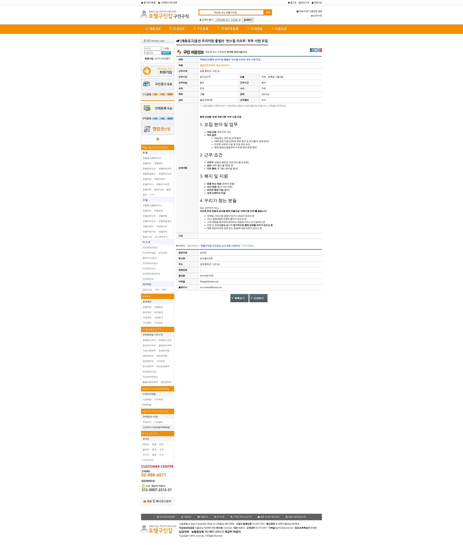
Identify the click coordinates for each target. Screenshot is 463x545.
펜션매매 (147, 312)
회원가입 (317, 3)
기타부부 (160, 361)
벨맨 (168, 189)
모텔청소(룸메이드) (152, 205)
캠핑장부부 (166, 382)
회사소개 (305, 3)
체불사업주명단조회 (297, 517)
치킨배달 (158, 399)
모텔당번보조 (149, 216)
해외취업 (147, 284)
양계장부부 (148, 361)
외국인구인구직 (149, 433)
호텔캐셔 (147, 163)
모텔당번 (158, 210)
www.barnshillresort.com (211, 287)
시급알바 (158, 422)
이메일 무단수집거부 (242, 517)
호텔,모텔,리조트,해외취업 (154, 147)
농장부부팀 (164, 350)
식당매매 (147, 317)
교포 (161, 449)
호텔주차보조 (165, 174)
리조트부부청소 (150, 377)
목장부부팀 (161, 356)
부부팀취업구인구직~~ (153, 329)
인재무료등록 (229, 28)
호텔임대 (158, 307)
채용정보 (154, 28)
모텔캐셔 (147, 210)
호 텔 (145, 152)
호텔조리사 (148, 184)
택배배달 (147, 404)
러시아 (146, 455)
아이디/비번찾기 (163, 58)
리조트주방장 (149, 253)
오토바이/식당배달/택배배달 (155, 389)
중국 (154, 449)
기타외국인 (148, 460)
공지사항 (317, 16)
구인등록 (202, 28)
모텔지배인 (148, 226)
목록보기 (240, 298)
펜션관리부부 (149, 345)
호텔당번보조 (149, 168)
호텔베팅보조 (165, 168)
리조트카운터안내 (151, 273)
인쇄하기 (259, 298)
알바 (145, 194)
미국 (161, 455)
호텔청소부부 (149, 340)
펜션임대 (158, 312)
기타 (152, 194)
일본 (154, 455)
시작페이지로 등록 (168, 3)
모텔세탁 (163, 231)
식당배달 (147, 399)
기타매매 (147, 323)
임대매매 (147, 301)
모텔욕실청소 (165, 221)
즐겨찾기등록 (149, 3)
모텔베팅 (163, 216)
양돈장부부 (148, 356)
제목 (181, 59)
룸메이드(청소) (150, 258)
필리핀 (146, 449)
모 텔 (145, 200)
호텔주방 (147, 179)
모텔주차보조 (149, 221)
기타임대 (158, 323)
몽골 (154, 444)
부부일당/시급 (149, 371)
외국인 (146, 439)
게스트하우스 (161, 237)
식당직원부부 (149, 350)
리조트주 (163, 253)
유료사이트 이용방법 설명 (310, 11)
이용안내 (204, 517)
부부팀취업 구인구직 (153, 334)
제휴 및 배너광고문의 (158, 501)
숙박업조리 (161, 226)
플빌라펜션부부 (150, 382)
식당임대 (158, 317)
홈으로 (293, 3)
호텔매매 (147, 307)
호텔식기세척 (162, 184)
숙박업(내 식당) (150, 416)
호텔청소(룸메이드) (152, 158)
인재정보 (178, 28)
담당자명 (183, 252)
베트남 (146, 444)
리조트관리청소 (150, 247)
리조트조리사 (149, 268)
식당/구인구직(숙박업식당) (155, 411)
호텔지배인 (159, 179)
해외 (164, 289)
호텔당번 (158, 163)
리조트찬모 (148, 279)
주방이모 (147, 422)
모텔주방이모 (149, 231)
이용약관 (187, 517)
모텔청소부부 (165, 340)
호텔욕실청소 (149, 174)
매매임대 (146, 296)
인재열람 (256, 28)
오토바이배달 (149, 394)
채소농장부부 (162, 366)
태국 (161, 444)
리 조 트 (146, 242)
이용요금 (280, 28)
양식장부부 (148, 366)
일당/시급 (158, 189)
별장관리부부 (165, 345)
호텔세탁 (147, 189)
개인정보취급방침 (167, 517)
